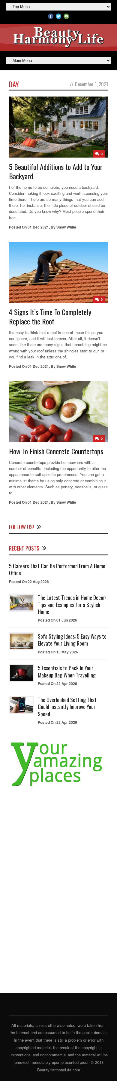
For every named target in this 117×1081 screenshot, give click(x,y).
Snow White (66, 227)
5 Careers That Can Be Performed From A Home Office (57, 569)
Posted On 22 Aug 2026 (29, 581)
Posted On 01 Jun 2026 (57, 620)
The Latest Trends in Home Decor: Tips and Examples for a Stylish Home (72, 605)
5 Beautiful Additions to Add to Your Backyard (56, 171)
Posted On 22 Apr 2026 (57, 683)
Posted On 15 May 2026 (58, 652)
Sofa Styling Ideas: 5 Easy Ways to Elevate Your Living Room (72, 639)
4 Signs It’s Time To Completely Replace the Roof (50, 316)
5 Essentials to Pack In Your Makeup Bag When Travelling (67, 671)
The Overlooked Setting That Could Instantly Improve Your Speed (67, 707)
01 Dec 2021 (38, 227)
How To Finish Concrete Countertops (56, 451)
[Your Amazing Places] (58, 786)
